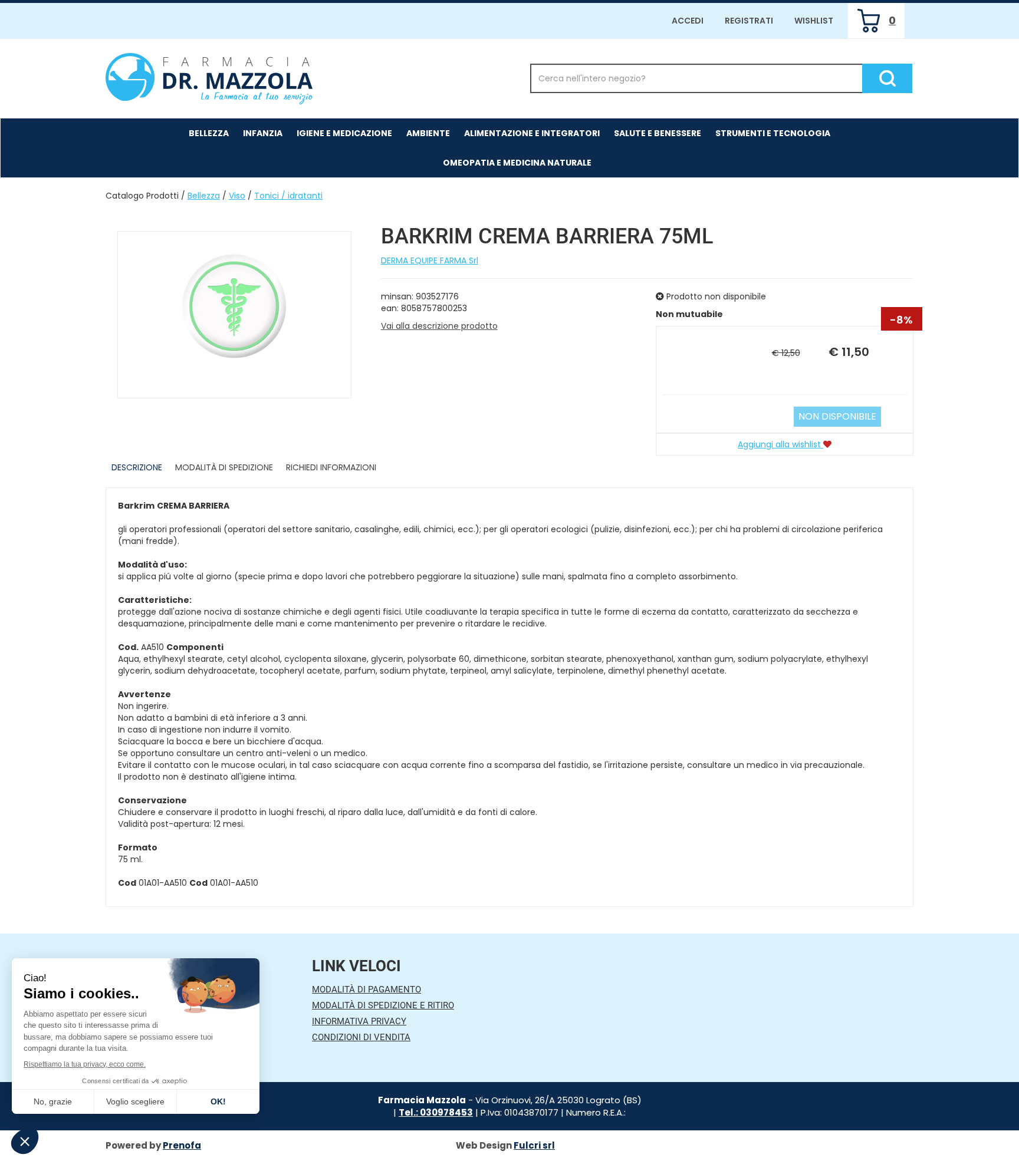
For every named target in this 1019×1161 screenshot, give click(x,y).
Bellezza (204, 196)
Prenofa (182, 1145)
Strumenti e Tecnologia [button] (772, 133)
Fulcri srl (534, 1145)
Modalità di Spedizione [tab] (224, 467)
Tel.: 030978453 (436, 1112)
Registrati (749, 21)
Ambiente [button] (428, 133)
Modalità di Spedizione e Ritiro (383, 1005)
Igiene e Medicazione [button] (344, 133)
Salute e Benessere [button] (657, 133)
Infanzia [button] (262, 133)
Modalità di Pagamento (366, 989)
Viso (237, 196)
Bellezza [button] (209, 133)
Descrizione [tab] (136, 467)
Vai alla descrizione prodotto (439, 326)
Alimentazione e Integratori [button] (532, 133)
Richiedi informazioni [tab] (331, 467)
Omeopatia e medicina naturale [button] (517, 163)
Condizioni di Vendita (361, 1037)
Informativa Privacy (359, 1021)
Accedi (688, 21)
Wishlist (813, 21)
